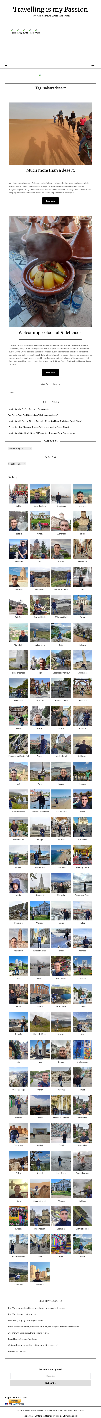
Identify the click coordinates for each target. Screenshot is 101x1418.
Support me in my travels (16, 1397)
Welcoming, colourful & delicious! (50, 332)
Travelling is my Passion (50, 9)
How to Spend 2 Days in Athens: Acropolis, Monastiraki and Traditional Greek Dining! (45, 421)
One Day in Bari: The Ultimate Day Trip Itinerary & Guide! (33, 415)
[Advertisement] (50, 42)
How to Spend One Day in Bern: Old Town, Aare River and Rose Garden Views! (41, 433)
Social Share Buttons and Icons (37, 1415)
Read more (50, 201)
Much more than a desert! (50, 170)
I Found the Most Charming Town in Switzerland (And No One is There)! (38, 427)
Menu (93, 65)
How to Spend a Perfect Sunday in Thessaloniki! (28, 409)
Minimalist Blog (61, 1410)
